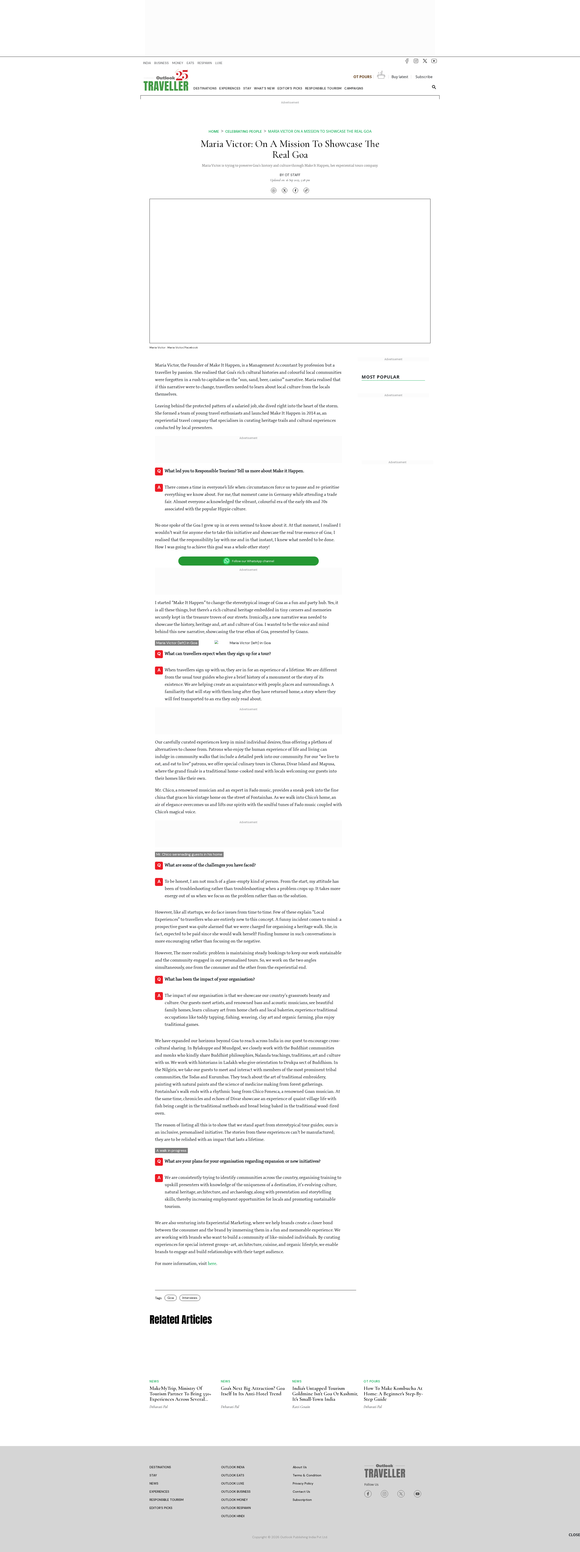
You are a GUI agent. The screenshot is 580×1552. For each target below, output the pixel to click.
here (212, 1264)
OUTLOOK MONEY (234, 1500)
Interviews (189, 1298)
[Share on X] (284, 190)
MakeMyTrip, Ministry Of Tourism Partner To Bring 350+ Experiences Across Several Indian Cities (180, 1397)
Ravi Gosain (301, 1407)
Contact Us (301, 1492)
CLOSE (574, 1534)
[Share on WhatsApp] (274, 190)
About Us (300, 1468)
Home (214, 131)
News (154, 1382)
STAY (153, 1476)
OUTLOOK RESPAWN (236, 1508)
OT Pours (362, 76)
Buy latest (400, 76)
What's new (264, 88)
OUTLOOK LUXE (232, 1484)
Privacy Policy (303, 1484)
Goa (170, 1298)
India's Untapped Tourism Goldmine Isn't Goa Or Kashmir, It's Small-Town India (325, 1394)
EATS (190, 63)
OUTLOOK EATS (232, 1476)
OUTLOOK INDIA (232, 1468)
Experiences (230, 88)
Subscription (302, 1500)
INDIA (147, 63)
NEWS (154, 1484)
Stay (247, 88)
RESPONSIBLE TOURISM (167, 1500)
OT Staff (292, 175)
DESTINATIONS (160, 1468)
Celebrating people (243, 131)
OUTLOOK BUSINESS (236, 1492)
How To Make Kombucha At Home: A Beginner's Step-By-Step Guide (393, 1394)
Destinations (205, 88)
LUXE (218, 63)
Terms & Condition (307, 1476)
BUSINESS (161, 63)
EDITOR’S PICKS (161, 1508)
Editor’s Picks (290, 88)
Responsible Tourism (323, 88)
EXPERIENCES (159, 1492)
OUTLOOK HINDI (232, 1516)
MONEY (177, 63)
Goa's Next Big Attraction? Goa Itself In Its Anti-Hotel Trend (253, 1391)
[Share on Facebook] (295, 190)
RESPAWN (205, 63)
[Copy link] (306, 190)
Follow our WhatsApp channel (253, 561)
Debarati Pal (159, 1407)
